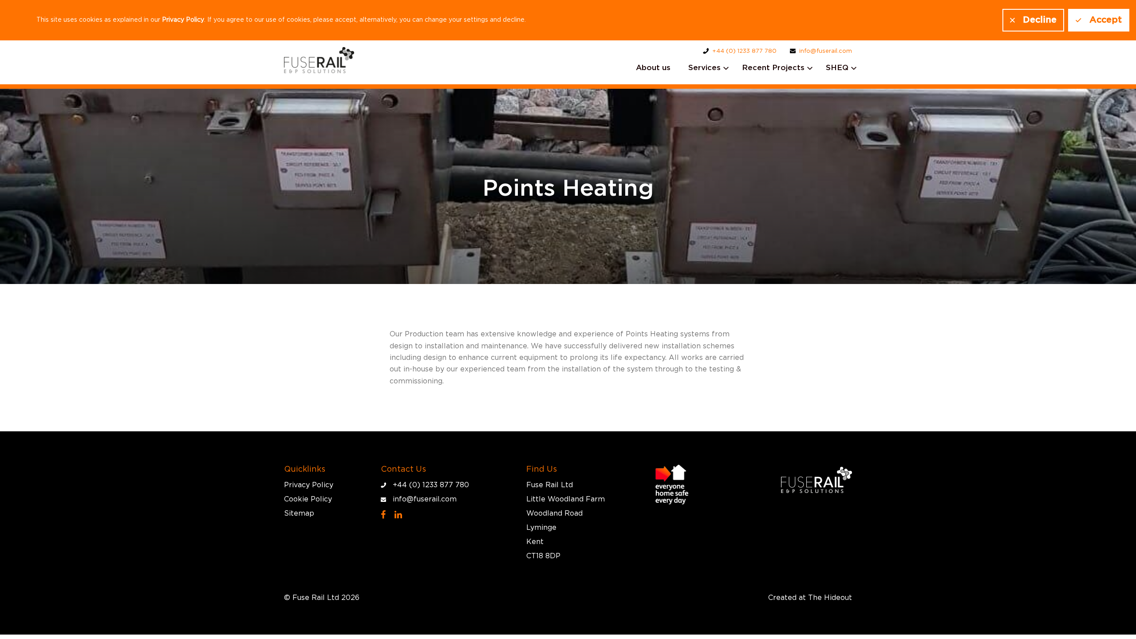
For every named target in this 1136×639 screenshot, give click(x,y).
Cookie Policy (308, 499)
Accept (1105, 20)
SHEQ (837, 67)
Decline (1040, 20)
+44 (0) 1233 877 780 (744, 51)
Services (704, 67)
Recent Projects (773, 67)
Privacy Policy (183, 20)
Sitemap (299, 513)
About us (653, 67)
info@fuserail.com (825, 51)
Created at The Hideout (810, 597)
